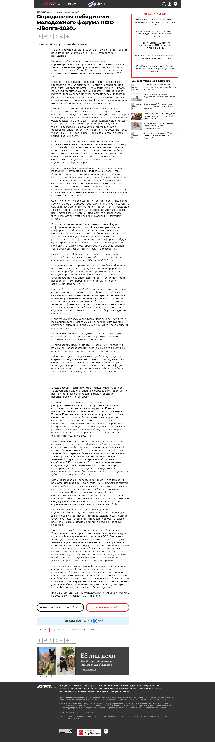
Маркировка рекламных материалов (76, 692)
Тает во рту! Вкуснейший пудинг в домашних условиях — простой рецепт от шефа (159, 116)
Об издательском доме (70, 686)
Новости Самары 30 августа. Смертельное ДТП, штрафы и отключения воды (155, 45)
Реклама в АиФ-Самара (70, 689)
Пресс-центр (90, 686)
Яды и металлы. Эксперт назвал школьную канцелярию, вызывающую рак (158, 125)
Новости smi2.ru (46, 676)
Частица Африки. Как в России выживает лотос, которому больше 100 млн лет (160, 87)
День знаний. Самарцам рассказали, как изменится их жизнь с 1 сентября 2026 (155, 22)
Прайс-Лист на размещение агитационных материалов (110, 689)
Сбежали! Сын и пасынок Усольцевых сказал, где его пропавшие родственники (161, 135)
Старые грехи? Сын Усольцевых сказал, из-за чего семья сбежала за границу (160, 106)
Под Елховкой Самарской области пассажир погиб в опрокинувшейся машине (154, 69)
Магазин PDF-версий (108, 686)
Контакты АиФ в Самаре (150, 689)
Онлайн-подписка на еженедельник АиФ (140, 686)
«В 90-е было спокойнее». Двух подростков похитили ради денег (159, 95)
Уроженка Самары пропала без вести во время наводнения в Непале (155, 57)
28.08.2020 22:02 (44, 12)
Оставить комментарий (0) (108, 607)
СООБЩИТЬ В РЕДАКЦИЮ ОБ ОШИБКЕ (113, 692)
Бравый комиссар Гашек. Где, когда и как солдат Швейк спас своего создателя (155, 33)
